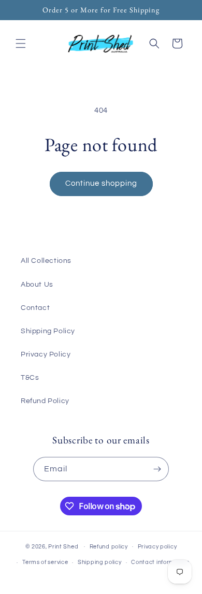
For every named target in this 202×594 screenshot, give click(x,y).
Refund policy (109, 547)
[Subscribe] (157, 469)
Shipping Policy (48, 331)
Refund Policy (45, 401)
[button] (20, 43)
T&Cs (30, 377)
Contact (35, 307)
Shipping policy (100, 562)
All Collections (46, 260)
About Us (37, 284)
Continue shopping (101, 183)
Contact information (160, 562)
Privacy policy (157, 547)
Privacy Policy (45, 354)
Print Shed (63, 546)
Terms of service (45, 562)
